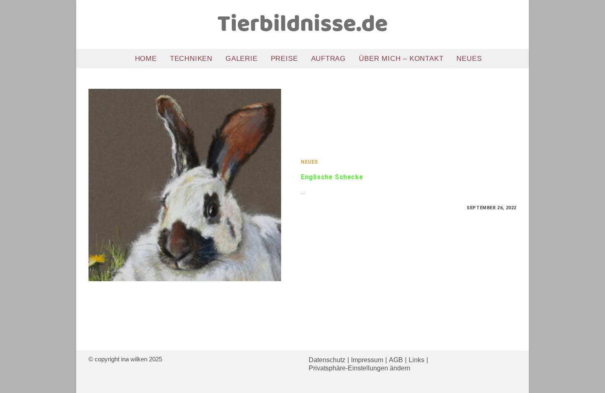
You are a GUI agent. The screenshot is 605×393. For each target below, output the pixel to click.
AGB (396, 359)
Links (416, 359)
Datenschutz (327, 359)
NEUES (309, 162)
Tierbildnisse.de (302, 25)
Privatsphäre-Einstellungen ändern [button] (359, 368)
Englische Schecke (332, 177)
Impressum (367, 359)
